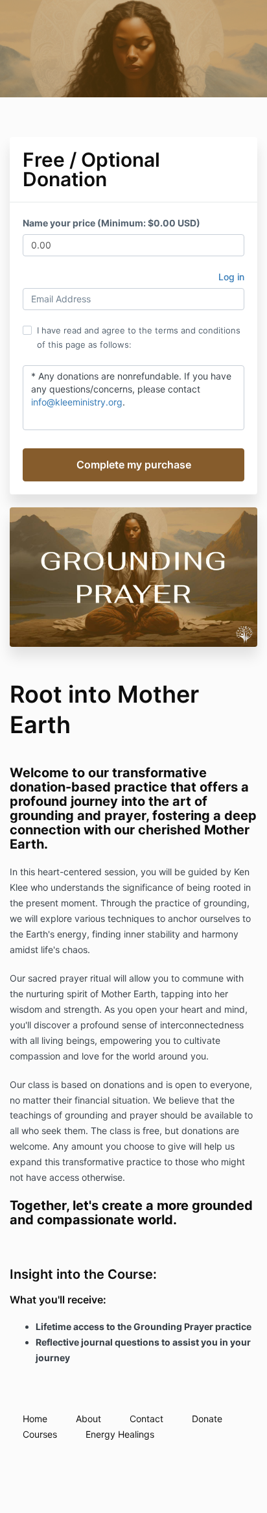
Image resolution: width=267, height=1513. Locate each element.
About (88, 1418)
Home (35, 1418)
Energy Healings (120, 1434)
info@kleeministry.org (76, 401)
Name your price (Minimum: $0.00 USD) (111, 222)
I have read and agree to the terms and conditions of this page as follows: (138, 337)
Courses (40, 1434)
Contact (146, 1418)
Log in (231, 276)
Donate (207, 1418)
